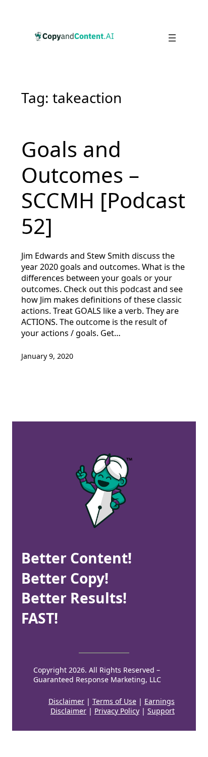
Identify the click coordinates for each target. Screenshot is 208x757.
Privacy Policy (116, 711)
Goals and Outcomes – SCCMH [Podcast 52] (103, 187)
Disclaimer (66, 701)
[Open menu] (172, 38)
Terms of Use (114, 701)
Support (161, 711)
